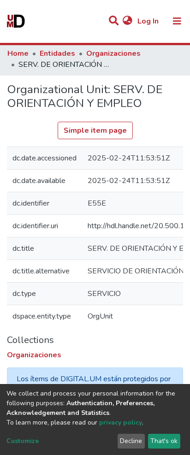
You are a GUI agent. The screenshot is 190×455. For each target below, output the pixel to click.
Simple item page (95, 130)
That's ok (164, 441)
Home (18, 53)
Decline (131, 441)
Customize (22, 441)
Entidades (57, 53)
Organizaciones (113, 53)
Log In (148, 21)
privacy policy (120, 422)
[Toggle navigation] (177, 21)
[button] (127, 21)
